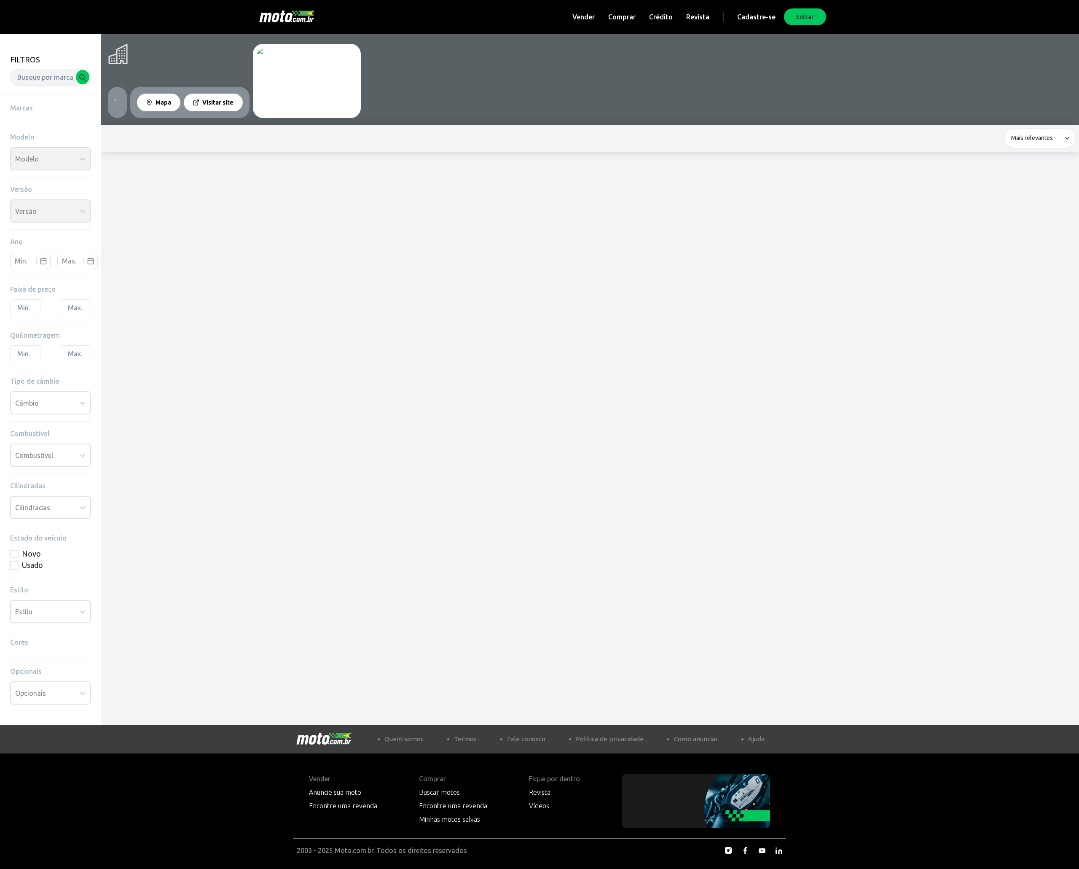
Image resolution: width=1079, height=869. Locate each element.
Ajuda (756, 739)
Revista (697, 17)
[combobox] (50, 77)
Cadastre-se (756, 17)
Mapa (163, 102)
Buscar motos (439, 792)
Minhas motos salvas (449, 819)
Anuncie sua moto (335, 792)
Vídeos (539, 806)
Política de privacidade (610, 739)
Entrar (805, 16)
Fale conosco (526, 739)
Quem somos (404, 739)
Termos (465, 739)
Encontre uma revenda (343, 806)
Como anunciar (696, 739)
